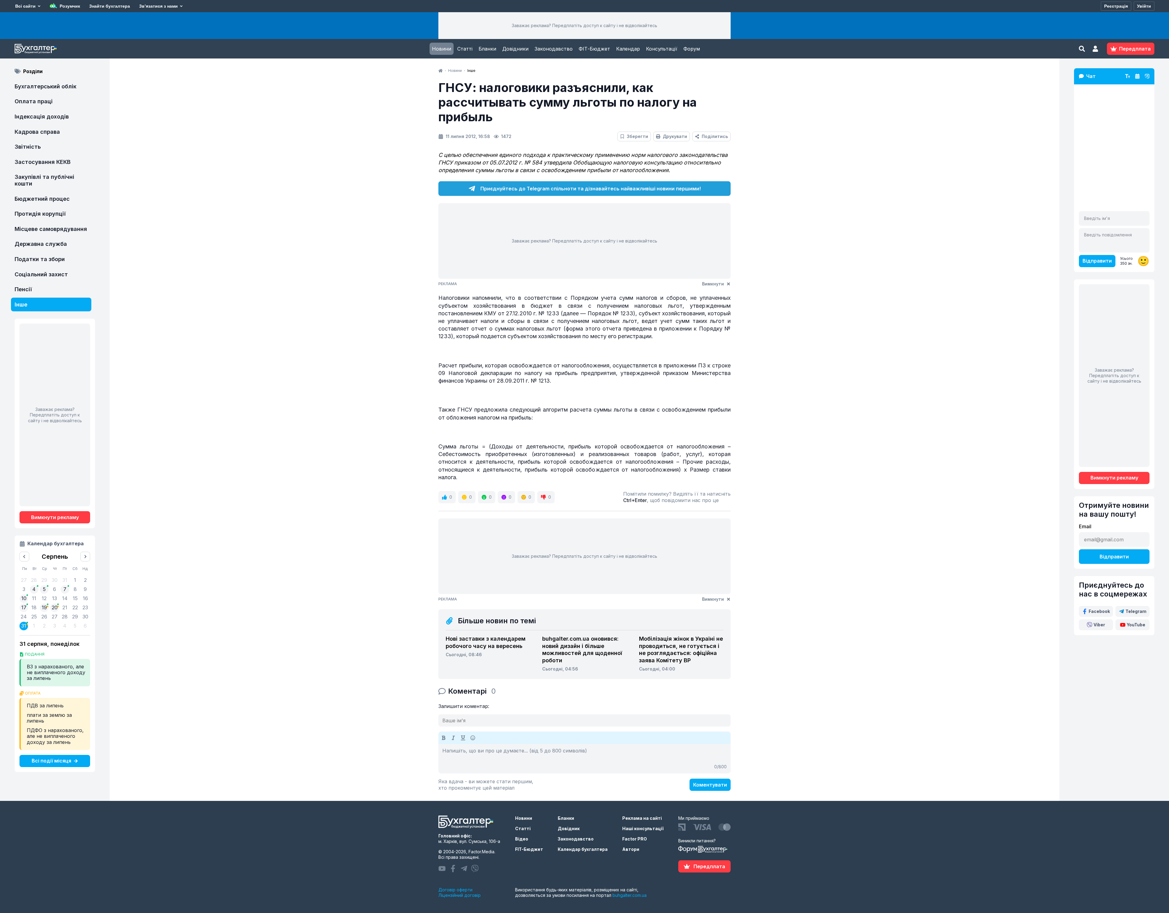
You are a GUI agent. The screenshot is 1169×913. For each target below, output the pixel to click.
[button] (1095, 49)
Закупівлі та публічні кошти (44, 180)
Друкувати (675, 136)
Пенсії (23, 289)
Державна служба (41, 244)
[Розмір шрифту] (1127, 76)
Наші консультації (643, 828)
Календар (628, 49)
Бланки (487, 49)
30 (85, 617)
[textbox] (584, 758)
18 (34, 607)
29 (75, 617)
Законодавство (554, 49)
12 (44, 598)
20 (55, 607)
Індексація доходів (42, 116)
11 (34, 598)
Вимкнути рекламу (55, 517)
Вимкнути (713, 283)
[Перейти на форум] (1137, 76)
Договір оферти (455, 889)
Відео (521, 838)
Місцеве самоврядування (51, 229)
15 (75, 598)
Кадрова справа (37, 132)
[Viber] (475, 868)
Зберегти (637, 136)
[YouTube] (442, 868)
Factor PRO (634, 838)
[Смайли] (473, 738)
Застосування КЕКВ (43, 162)
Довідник (569, 828)
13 (54, 598)
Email (1085, 526)
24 (24, 617)
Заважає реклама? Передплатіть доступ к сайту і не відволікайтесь (584, 25)
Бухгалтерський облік (45, 86)
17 (23, 607)
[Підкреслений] (463, 738)
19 (44, 607)
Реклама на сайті (642, 818)
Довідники (515, 49)
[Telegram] (464, 868)
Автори (630, 849)
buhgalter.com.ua (630, 895)
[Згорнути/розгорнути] (1147, 76)
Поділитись (715, 136)
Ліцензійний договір (459, 895)
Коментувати (710, 785)
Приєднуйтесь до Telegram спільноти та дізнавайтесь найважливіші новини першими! (590, 189)
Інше (21, 304)
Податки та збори (40, 259)
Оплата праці (34, 101)
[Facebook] (453, 868)
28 (65, 617)
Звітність (28, 146)
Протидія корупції (40, 214)
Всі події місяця (51, 761)
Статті (464, 49)
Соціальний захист (41, 274)
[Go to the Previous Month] (24, 556)
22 (75, 607)
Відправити (1097, 261)
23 (85, 607)
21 (64, 607)
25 (34, 617)
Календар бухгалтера (583, 849)
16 (85, 598)
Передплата (709, 866)
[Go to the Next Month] (85, 556)
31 (23, 626)
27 (55, 617)
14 (65, 598)
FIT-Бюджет (529, 849)
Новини (441, 49)
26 (44, 617)
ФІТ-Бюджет (594, 49)
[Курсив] (453, 738)
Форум (691, 49)
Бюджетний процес (42, 199)
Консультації (661, 49)
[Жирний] (443, 738)
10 (23, 598)
